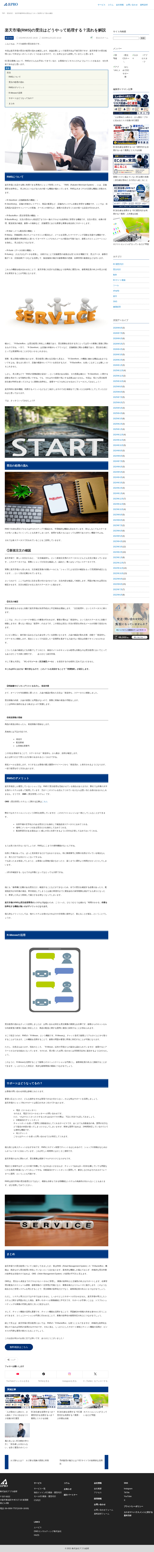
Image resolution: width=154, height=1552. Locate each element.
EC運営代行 (118, 264)
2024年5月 (119, 472)
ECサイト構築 (119, 280)
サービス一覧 (39, 1489)
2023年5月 (119, 536)
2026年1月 (119, 365)
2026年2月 (119, 360)
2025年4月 (119, 413)
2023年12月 (119, 499)
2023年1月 (119, 557)
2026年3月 (119, 354)
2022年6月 (119, 595)
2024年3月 (119, 483)
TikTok (126, 1492)
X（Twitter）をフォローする (95, 1381)
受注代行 (9, 38)
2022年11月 (120, 568)
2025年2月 (119, 424)
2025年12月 (119, 370)
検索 (143, 38)
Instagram (128, 1489)
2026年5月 (119, 344)
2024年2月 (119, 488)
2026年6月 (119, 338)
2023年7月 (119, 525)
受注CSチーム (102, 38)
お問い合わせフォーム (103, 1510)
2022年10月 (120, 573)
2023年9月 (119, 515)
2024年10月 (119, 445)
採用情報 (98, 1499)
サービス (101, 5)
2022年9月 (119, 579)
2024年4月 (119, 477)
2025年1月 (119, 429)
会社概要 (98, 1489)
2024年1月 (119, 493)
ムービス (38, 1527)
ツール (116, 285)
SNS (115, 301)
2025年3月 (119, 419)
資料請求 (144, 5)
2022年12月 (119, 563)
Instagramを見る (69, 1381)
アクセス (98, 1492)
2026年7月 (119, 333)
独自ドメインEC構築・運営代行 (48, 1492)
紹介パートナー (70, 1495)
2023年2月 (119, 552)
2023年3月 (119, 547)
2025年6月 (119, 402)
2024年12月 (119, 435)
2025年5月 (119, 408)
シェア (13, 1360)
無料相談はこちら (19, 1347)
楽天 (115, 296)
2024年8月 (119, 456)
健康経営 (117, 307)
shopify (116, 291)
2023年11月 (119, 504)
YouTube (128, 1496)
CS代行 (37, 1500)
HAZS (36, 1535)
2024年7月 (119, 461)
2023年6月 (119, 531)
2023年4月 (119, 541)
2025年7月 (119, 397)
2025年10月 (119, 381)
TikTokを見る (43, 1381)
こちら (45, 802)
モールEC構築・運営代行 (45, 1496)
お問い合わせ (132, 5)
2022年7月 (119, 589)
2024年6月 (119, 467)
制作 (115, 275)
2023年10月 (119, 509)
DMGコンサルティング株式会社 (47, 1531)
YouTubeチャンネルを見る (17, 1381)
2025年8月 (119, 392)
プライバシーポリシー (133, 1506)
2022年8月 (119, 584)
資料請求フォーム (101, 1514)
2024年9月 (119, 451)
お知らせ (68, 1489)
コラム (111, 5)
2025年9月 (119, 387)
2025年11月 (119, 376)
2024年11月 (119, 440)
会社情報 (120, 5)
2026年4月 (119, 349)
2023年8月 (119, 520)
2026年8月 (119, 328)
